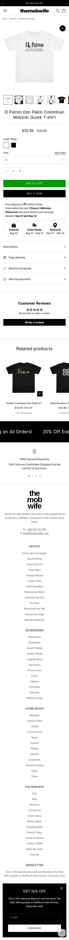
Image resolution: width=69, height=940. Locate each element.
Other (34, 776)
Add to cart (34, 183)
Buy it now (34, 193)
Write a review (34, 322)
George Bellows (34, 575)
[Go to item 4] (40, 100)
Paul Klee (34, 603)
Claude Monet (34, 558)
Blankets (34, 715)
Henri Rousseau (34, 586)
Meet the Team (34, 849)
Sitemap (34, 854)
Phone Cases (34, 670)
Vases (34, 770)
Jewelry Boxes (35, 653)
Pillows (34, 748)
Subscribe (34, 928)
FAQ (34, 793)
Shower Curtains (35, 765)
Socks (34, 675)
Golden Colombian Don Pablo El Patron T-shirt (23, 403)
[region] (34, 459)
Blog (34, 799)
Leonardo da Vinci (34, 597)
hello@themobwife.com (36, 533)
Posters (34, 742)
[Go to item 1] (8, 100)
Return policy (34, 821)
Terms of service (34, 837)
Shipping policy (34, 826)
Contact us (35, 810)
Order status (34, 815)
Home (5, 19)
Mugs (34, 737)
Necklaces (34, 664)
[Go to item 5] (51, 100)
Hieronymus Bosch (34, 591)
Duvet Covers (34, 731)
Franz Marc (34, 569)
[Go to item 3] (29, 100)
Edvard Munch (35, 564)
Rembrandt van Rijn (34, 608)
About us (34, 804)
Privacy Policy (34, 832)
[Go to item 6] (61, 100)
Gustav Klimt (34, 580)
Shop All (13, 19)
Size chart (60, 152)
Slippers (34, 681)
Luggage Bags (34, 659)
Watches (34, 692)
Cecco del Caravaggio (34, 553)
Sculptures (34, 759)
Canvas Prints (34, 720)
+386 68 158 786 (36, 529)
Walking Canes (34, 698)
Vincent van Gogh (34, 614)
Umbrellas (34, 686)
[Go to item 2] (18, 100)
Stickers (34, 754)
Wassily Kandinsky (34, 619)
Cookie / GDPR (34, 843)
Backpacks (34, 636)
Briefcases (34, 642)
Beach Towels (34, 648)
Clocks (34, 726)
